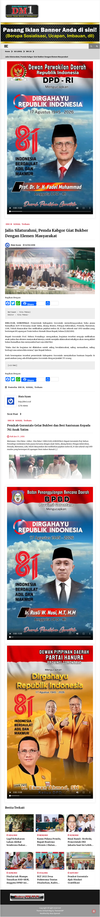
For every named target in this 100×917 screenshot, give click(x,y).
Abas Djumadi (55, 913)
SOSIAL (16, 224)
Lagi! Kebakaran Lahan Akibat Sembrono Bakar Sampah (16, 842)
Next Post (12, 414)
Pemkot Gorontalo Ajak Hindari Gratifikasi (78, 879)
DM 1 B (9, 224)
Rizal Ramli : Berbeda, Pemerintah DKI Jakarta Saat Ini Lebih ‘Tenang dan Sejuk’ (80, 842)
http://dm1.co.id (24, 401)
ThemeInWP (59, 910)
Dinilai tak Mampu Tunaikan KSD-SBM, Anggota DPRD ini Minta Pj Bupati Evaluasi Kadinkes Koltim (18, 879)
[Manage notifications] (94, 911)
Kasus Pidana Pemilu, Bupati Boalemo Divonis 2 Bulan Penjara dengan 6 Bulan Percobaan (49, 842)
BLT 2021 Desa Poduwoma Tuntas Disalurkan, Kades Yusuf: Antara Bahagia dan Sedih (49, 879)
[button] (91, 46)
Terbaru (26, 224)
